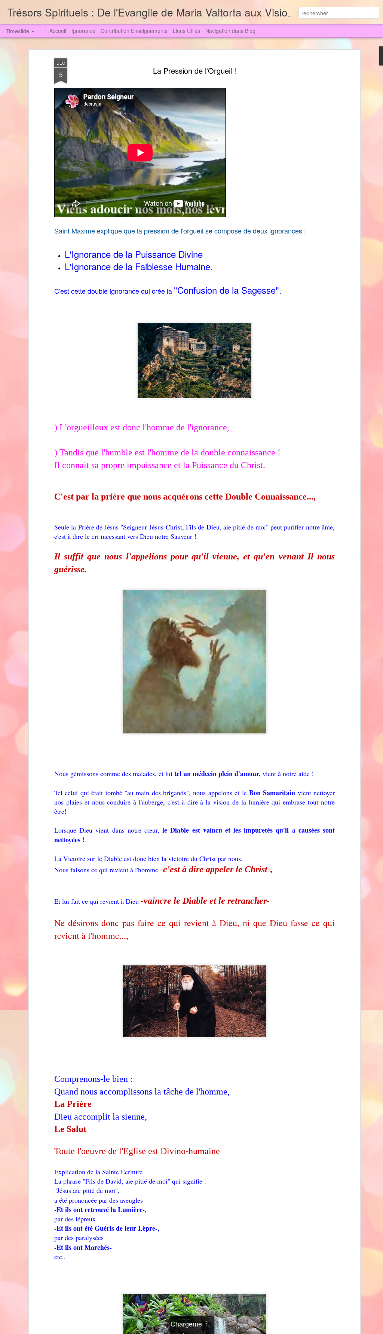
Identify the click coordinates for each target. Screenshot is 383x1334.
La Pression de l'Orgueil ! (194, 70)
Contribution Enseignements (134, 30)
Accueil (57, 30)
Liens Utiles (186, 30)
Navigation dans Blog (230, 30)
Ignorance (83, 30)
